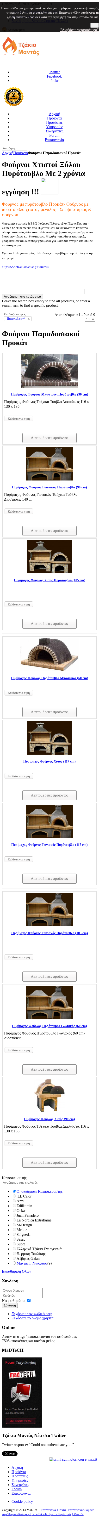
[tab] (49, 1178)
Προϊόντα (20, 153)
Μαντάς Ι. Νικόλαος (32, 1263)
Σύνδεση (10, 1305)
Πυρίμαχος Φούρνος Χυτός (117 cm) (49, 761)
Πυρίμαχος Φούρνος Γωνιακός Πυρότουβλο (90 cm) (49, 487)
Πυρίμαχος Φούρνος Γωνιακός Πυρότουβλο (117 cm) (49, 845)
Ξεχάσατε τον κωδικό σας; (32, 1314)
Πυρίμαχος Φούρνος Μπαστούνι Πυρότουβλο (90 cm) (49, 394)
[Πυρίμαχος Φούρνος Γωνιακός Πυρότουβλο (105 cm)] (49, 925)
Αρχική (7, 153)
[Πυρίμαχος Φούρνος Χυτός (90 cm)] (49, 1111)
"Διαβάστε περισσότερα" (79, 30)
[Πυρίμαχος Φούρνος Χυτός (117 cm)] (49, 753)
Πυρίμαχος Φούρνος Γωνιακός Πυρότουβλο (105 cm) (49, 933)
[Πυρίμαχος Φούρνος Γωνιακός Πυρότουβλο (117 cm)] (49, 837)
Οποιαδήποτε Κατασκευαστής (39, 1191)
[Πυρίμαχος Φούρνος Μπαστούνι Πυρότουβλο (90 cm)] (49, 386)
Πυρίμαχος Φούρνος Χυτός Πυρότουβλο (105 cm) (49, 580)
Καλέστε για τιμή (19, 418)
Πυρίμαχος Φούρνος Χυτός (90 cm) (49, 1119)
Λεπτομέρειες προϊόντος (49, 438)
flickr (54, 81)
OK (94, 25)
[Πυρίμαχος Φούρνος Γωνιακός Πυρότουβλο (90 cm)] (49, 479)
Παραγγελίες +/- (16, 318)
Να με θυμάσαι (13, 1301)
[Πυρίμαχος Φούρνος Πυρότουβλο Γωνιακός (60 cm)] (49, 1018)
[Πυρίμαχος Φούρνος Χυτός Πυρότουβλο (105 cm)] (49, 572)
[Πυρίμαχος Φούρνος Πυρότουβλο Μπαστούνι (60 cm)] (49, 670)
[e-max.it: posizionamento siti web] (73, 1459)
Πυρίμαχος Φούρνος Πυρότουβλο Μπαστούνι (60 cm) (49, 678)
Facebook (54, 76)
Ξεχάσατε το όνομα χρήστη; (33, 1318)
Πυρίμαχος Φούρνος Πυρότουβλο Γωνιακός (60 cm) (49, 1026)
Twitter (54, 72)
